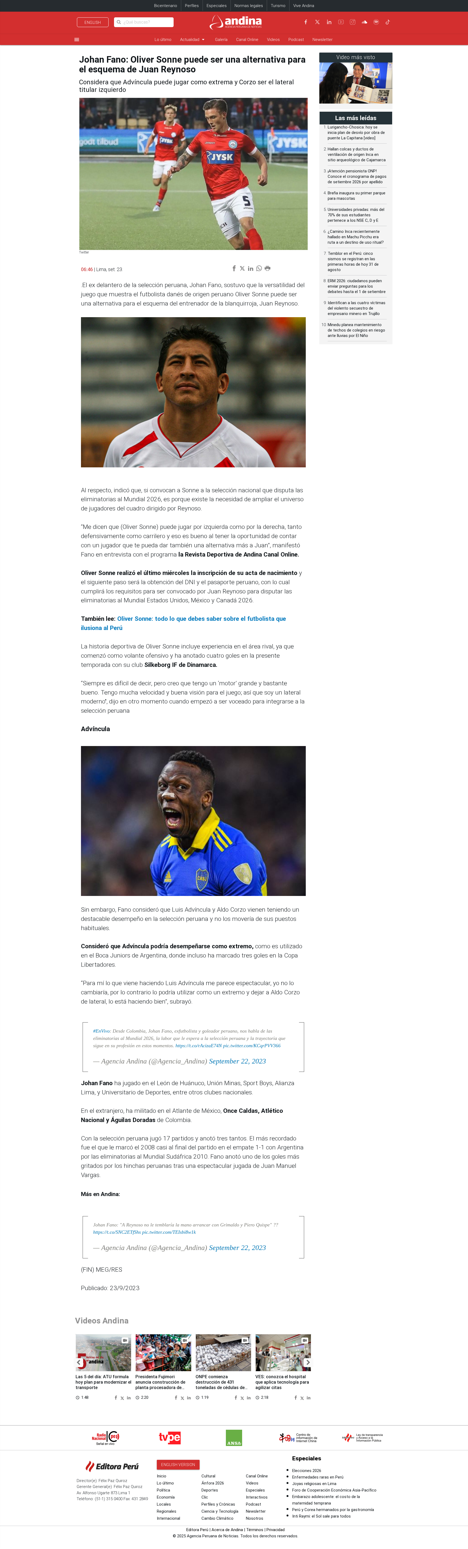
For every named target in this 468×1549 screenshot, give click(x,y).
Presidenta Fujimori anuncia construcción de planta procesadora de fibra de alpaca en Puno (160, 1384)
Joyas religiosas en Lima (314, 1483)
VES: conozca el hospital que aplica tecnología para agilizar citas (282, 1382)
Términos (254, 1529)
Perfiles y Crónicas (218, 1504)
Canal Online (247, 39)
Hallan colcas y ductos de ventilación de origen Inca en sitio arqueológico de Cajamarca (357, 154)
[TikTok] (387, 22)
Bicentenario (165, 5)
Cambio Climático (217, 1518)
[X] (317, 22)
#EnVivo (101, 1031)
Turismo (278, 5)
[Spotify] (376, 22)
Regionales (166, 1511)
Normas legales (249, 5)
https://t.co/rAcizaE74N (199, 1045)
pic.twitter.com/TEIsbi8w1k (169, 1232)
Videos (273, 39)
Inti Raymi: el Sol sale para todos (321, 1516)
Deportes (210, 1490)
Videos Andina (102, 1320)
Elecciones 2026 (306, 1470)
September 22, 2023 (237, 1061)
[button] (78, 1362)
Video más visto (355, 57)
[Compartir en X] (123, 1397)
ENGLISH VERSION (178, 1465)
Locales (164, 1504)
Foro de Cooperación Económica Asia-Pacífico (334, 1490)
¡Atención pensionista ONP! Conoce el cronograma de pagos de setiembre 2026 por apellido (357, 176)
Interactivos (257, 1497)
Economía (166, 1497)
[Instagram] (352, 22)
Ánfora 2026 (213, 1483)
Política (163, 1490)
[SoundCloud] (364, 22)
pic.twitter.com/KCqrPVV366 (252, 1045)
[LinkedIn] (329, 22)
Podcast (296, 39)
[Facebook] (305, 22)
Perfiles (192, 5)
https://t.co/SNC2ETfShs (117, 1232)
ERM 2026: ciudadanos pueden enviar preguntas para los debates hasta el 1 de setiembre (357, 286)
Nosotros (254, 1518)
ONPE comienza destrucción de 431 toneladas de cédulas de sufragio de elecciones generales (220, 1387)
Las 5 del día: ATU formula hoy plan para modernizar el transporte (103, 1382)
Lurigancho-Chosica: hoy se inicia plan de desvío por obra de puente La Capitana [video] (356, 132)
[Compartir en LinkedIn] (128, 1397)
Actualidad (193, 39)
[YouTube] (341, 22)
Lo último (163, 39)
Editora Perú (197, 1529)
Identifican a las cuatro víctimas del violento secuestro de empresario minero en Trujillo (356, 308)
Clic (205, 1497)
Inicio (161, 1476)
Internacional (168, 1518)
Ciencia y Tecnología (220, 1511)
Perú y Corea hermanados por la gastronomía (333, 1509)
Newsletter (323, 39)
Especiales (217, 5)
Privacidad (275, 1529)
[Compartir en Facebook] (116, 1397)
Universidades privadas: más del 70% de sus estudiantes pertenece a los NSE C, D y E (356, 215)
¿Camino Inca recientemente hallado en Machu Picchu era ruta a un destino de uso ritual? (356, 237)
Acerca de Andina (227, 1529)
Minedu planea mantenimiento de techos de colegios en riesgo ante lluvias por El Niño (356, 330)
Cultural (208, 1476)
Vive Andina (303, 5)
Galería (221, 39)
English (92, 22)
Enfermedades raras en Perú (317, 1477)
